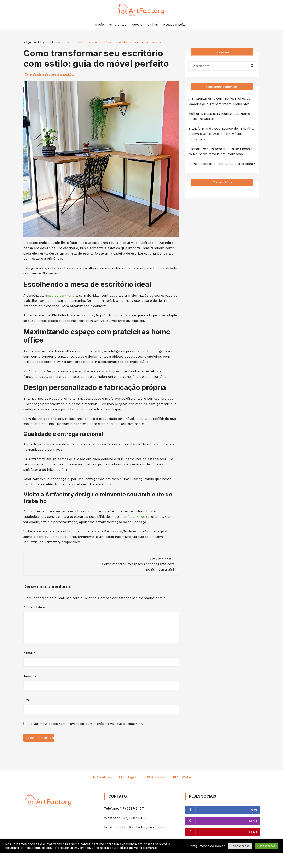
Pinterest (158, 777)
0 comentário (66, 74)
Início (99, 25)
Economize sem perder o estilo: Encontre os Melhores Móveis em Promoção (221, 151)
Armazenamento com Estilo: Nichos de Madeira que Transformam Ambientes (219, 101)
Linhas (152, 25)
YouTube (183, 777)
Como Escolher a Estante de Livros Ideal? (221, 164)
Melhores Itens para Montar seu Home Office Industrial (219, 116)
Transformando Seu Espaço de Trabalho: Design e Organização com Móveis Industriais (221, 134)
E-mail (29, 676)
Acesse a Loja (174, 25)
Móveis (136, 25)
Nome (29, 653)
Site (26, 700)
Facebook (104, 777)
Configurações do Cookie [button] (206, 846)
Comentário (34, 607)
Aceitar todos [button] (266, 845)
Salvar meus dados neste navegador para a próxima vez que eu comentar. (86, 724)
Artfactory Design (136, 517)
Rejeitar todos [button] (240, 845)
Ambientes (117, 25)
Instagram (131, 777)
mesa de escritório (59, 295)
